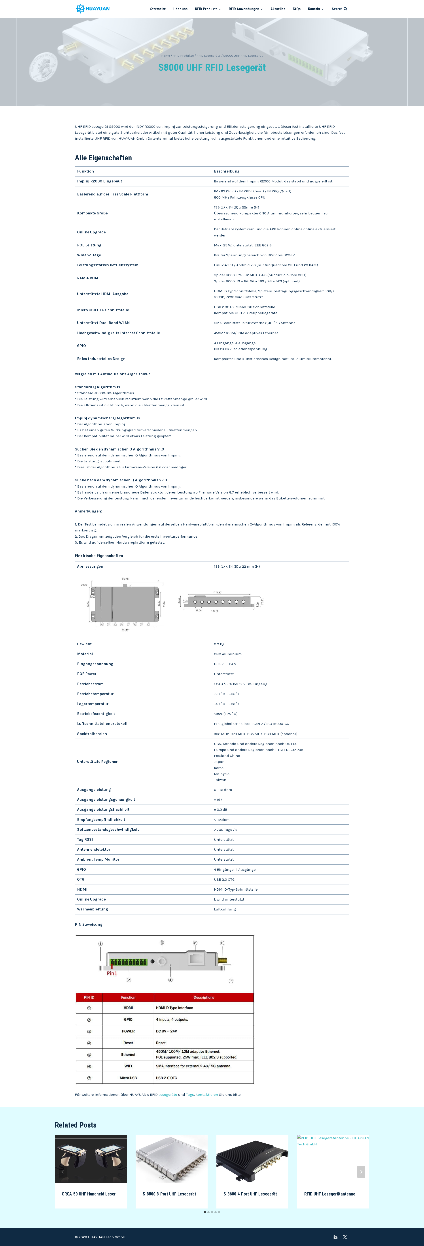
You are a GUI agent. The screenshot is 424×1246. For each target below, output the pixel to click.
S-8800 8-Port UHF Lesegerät (169, 1194)
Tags (190, 1094)
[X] (345, 1237)
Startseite (158, 9)
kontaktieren (207, 1094)
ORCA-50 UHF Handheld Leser (89, 1194)
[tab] (205, 1212)
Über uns (180, 9)
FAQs (297, 9)
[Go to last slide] (63, 1172)
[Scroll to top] (412, 1230)
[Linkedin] (335, 1237)
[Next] (361, 1172)
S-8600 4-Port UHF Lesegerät (250, 1194)
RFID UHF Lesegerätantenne (329, 1194)
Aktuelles (278, 9)
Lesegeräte (168, 1094)
